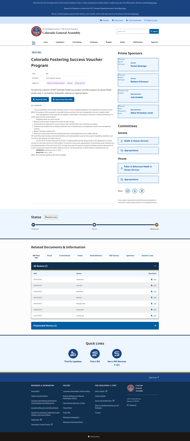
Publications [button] (138, 42)
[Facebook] (142, 191)
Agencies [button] (154, 42)
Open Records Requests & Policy (74, 403)
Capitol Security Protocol (39, 396)
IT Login (97, 413)
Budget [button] (109, 42)
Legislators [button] (60, 42)
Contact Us (132, 405)
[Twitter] (134, 191)
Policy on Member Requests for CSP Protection (107, 406)
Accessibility (35, 391)
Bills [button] (33, 42)
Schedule (105, 20)
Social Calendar (100, 396)
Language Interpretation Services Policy (76, 391)
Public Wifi (66, 413)
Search (155, 31)
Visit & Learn (118, 20)
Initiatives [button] (94, 42)
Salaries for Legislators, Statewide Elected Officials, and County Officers (45, 414)
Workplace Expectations (71, 417)
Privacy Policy (67, 408)
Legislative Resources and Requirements (44, 408)
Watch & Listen (152, 20)
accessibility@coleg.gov (148, 202)
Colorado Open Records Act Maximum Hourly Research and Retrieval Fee (44, 402)
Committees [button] (77, 42)
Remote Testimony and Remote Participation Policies (73, 397)
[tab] (36, 256)
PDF (155, 279)
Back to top (153, 377)
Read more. (153, 3)
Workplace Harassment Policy (73, 422)
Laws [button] (46, 42)
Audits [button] (122, 42)
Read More (122, 8)
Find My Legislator (135, 20)
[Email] (127, 191)
